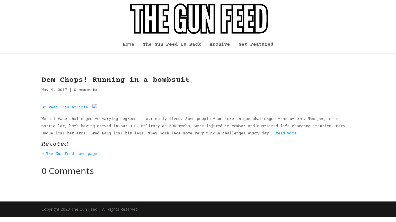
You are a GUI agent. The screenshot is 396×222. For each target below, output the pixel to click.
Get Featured (256, 44)
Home (128, 44)
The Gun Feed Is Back (172, 44)
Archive (220, 44)
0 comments (85, 90)
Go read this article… (65, 107)
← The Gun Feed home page (69, 154)
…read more (285, 133)
